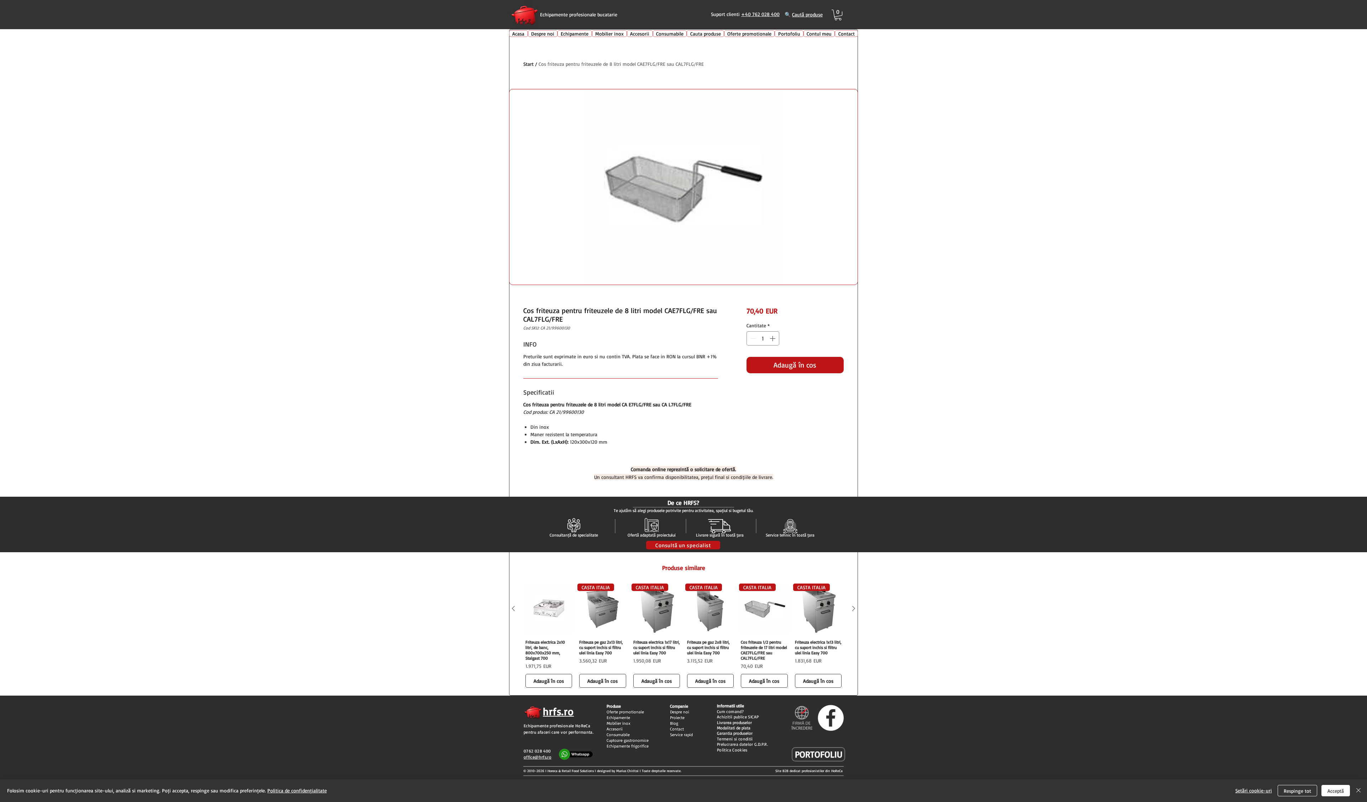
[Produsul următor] (853, 608)
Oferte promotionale (625, 711)
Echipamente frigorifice (628, 746)
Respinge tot (1297, 791)
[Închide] (1358, 790)
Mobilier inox (618, 723)
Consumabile (618, 734)
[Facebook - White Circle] (831, 718)
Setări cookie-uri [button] (1253, 790)
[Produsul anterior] (513, 608)
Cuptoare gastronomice (628, 740)
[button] (838, 15)
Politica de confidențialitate (297, 790)
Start (528, 64)
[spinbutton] (763, 338)
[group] (683, 636)
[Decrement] (753, 338)
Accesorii (615, 729)
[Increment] (773, 338)
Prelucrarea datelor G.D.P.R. (742, 744)
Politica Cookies (732, 750)
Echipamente (618, 717)
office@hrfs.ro (537, 757)
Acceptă (1335, 791)
